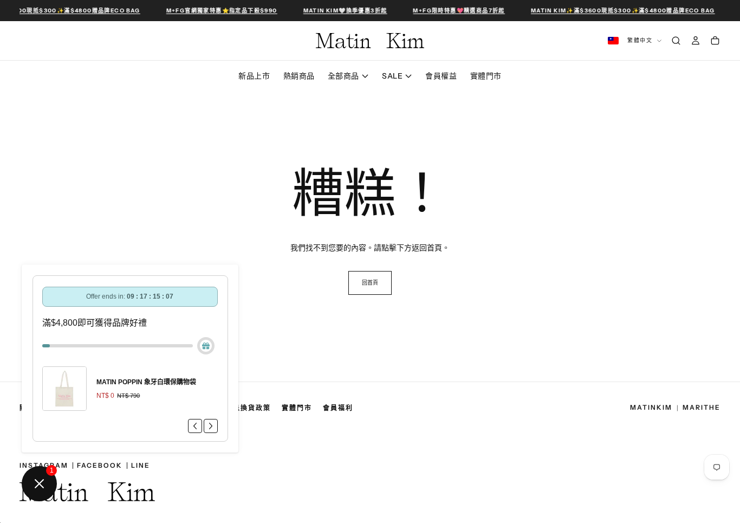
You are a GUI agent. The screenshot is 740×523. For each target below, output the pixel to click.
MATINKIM (651, 407)
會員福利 (338, 408)
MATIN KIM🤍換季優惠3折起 (344, 10)
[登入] (695, 40)
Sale (392, 76)
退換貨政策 (252, 408)
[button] (370, 10)
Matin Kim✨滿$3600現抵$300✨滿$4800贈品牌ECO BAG (622, 10)
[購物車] (715, 40)
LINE (140, 465)
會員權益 (441, 76)
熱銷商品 (299, 76)
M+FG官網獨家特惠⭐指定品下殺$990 (220, 10)
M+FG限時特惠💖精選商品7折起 (458, 10)
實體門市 (486, 76)
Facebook (99, 465)
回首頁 (370, 282)
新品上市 (254, 76)
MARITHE (701, 407)
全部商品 (343, 76)
